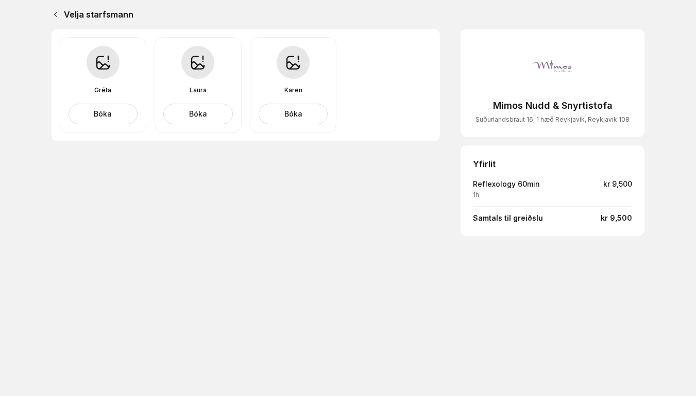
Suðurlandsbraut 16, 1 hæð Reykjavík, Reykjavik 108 (553, 119)
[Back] (53, 14)
